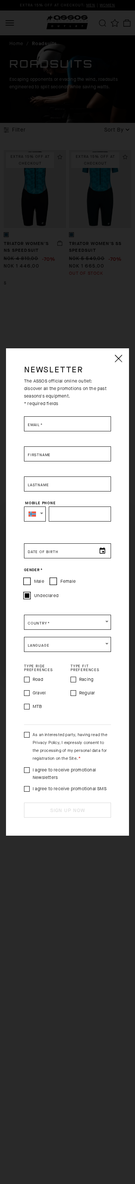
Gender (33, 570)
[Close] (118, 358)
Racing (86, 679)
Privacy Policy (46, 742)
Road (38, 679)
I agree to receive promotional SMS (69, 789)
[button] (34, 514)
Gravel (39, 693)
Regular (87, 693)
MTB (37, 706)
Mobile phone (40, 503)
